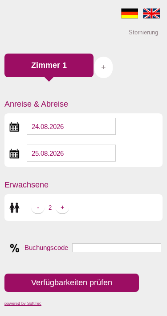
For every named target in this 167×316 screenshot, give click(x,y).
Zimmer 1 (49, 65)
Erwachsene (26, 184)
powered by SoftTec (22, 303)
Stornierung (143, 32)
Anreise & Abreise (36, 104)
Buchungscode (46, 247)
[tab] (49, 70)
